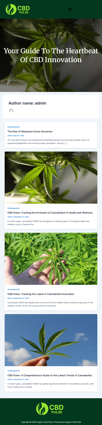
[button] (70, 9)
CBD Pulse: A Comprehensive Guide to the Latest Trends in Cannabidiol (49, 375)
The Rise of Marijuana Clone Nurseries (29, 131)
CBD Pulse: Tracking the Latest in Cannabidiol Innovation (40, 294)
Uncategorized (13, 127)
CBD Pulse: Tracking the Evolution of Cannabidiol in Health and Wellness (50, 212)
